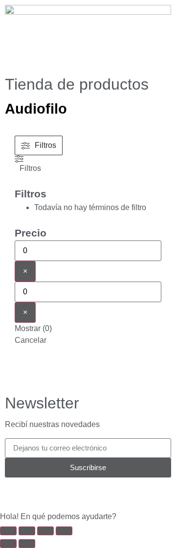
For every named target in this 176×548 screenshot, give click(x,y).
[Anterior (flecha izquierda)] (8, 543)
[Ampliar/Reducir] (8, 530)
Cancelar (30, 340)
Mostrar (33, 328)
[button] (88, 517)
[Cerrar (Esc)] (64, 530)
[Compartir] (45, 530)
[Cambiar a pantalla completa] (27, 530)
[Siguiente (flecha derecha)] (27, 543)
